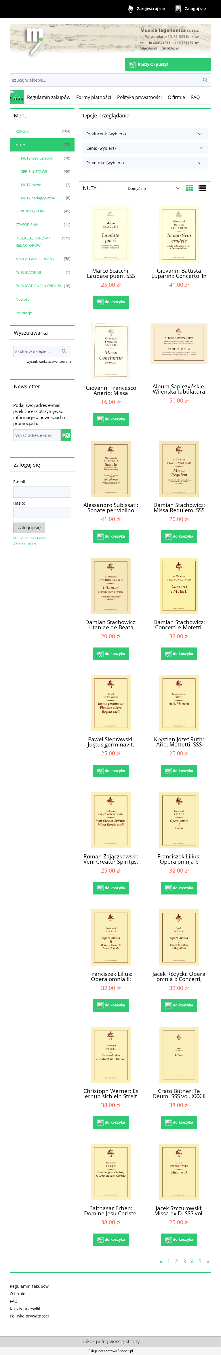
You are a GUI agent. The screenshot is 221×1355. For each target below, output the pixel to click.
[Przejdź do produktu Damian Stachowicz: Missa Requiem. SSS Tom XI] (178, 469)
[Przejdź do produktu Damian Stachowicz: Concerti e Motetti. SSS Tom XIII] (178, 586)
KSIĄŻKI (22, 131)
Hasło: (19, 503)
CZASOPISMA (27, 224)
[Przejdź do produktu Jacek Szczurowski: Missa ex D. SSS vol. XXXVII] (178, 1172)
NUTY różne (31, 184)
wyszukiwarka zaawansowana (49, 361)
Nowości (23, 299)
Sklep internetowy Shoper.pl (110, 1350)
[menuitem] (48, 97)
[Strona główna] (110, 38)
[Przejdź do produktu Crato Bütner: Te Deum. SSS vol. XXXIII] (178, 1055)
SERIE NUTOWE (34, 171)
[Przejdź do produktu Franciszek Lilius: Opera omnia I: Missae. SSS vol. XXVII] (178, 820)
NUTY (20, 144)
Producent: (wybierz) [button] (106, 133)
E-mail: (19, 481)
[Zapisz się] (66, 435)
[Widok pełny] (202, 188)
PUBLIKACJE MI (28, 272)
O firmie (17, 1293)
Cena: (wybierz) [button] (101, 148)
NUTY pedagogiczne (38, 198)
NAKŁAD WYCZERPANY (35, 258)
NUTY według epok (37, 158)
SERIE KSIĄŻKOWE (31, 211)
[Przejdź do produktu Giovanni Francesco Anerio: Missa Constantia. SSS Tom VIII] (110, 351)
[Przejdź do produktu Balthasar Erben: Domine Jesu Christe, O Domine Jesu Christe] (110, 1172)
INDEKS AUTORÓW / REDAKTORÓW (33, 241)
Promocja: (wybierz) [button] (105, 162)
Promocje (24, 312)
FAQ (14, 1301)
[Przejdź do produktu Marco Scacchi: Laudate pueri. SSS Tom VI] (110, 234)
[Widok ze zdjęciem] (189, 188)
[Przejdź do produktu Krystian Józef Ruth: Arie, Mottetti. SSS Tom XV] (178, 703)
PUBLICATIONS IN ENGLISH (39, 285)
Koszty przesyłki (25, 1308)
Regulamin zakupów (29, 1286)
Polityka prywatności (29, 1316)
